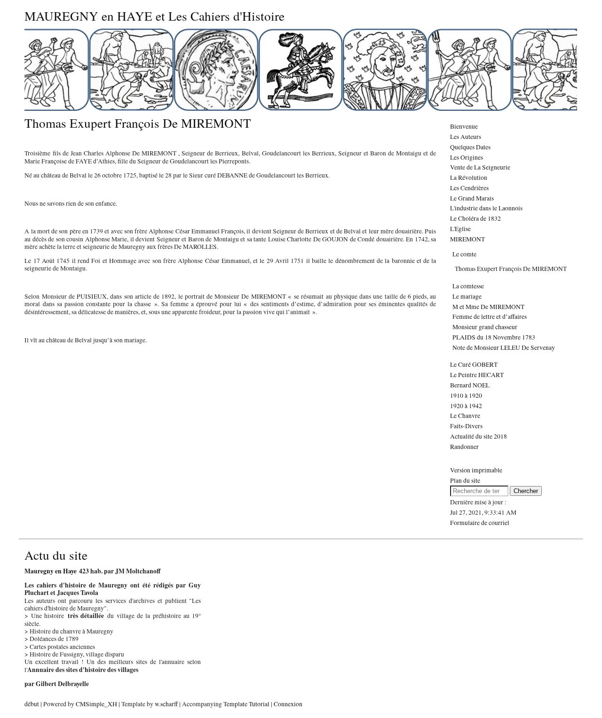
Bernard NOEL (470, 385)
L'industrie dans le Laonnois (486, 208)
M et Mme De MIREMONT (488, 306)
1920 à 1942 (466, 405)
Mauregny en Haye (51, 571)
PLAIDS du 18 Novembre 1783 (493, 337)
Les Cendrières (469, 188)
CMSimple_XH (96, 704)
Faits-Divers (466, 426)
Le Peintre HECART (477, 375)
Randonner (464, 446)
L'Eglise (460, 228)
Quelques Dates (470, 147)
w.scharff (166, 704)
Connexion (288, 704)
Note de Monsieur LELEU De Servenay (503, 347)
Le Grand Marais (472, 198)
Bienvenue (464, 126)
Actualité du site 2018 (478, 436)
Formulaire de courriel (479, 522)
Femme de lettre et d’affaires (489, 316)
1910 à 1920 (466, 395)
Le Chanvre (465, 415)
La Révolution (468, 177)
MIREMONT (467, 239)
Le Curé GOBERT (474, 364)
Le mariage (467, 296)
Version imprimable (476, 470)
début (31, 704)
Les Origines (466, 157)
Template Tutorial (246, 704)
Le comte (464, 254)
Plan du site (465, 480)
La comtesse (468, 286)
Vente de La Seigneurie (480, 167)
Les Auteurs (465, 136)
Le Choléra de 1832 (475, 218)
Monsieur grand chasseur (484, 327)
